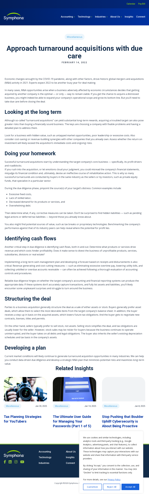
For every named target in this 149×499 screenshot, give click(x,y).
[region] (111, 462)
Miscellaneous (74, 37)
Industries (100, 16)
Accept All (130, 486)
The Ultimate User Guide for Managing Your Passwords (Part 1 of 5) (72, 421)
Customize (92, 486)
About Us (115, 16)
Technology (84, 16)
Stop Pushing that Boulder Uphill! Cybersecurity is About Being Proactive (122, 421)
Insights (129, 16)
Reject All (111, 486)
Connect (140, 16)
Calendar (131, 4)
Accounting (67, 16)
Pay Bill (141, 4)
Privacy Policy (114, 479)
